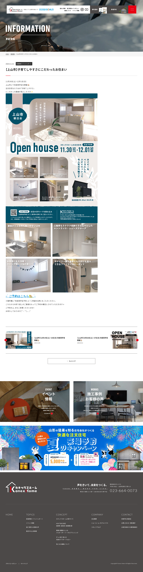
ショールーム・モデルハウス (99, 523)
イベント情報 (30, 523)
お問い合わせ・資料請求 (128, 523)
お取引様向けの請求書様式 (129, 527)
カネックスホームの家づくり (64, 519)
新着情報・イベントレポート (34, 519)
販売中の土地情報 (31, 531)
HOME (7, 54)
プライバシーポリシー (11, 563)
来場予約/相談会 (126, 519)
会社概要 (94, 519)
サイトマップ (24, 563)
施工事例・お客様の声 (32, 527)
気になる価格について (62, 544)
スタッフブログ (96, 527)
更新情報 (13, 54)
